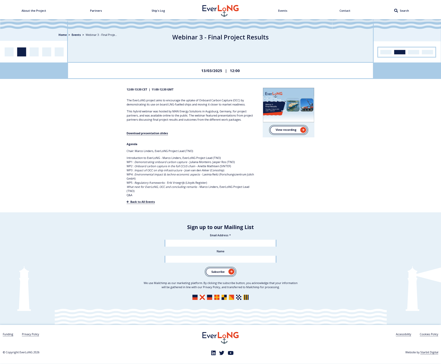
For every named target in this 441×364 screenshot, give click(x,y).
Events (282, 11)
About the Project (34, 11)
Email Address (219, 235)
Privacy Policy (30, 334)
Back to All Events (142, 202)
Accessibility (403, 334)
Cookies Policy (429, 334)
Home (206, 7)
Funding (8, 334)
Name (220, 251)
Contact (345, 11)
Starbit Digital (429, 352)
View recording (286, 130)
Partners (96, 11)
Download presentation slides (147, 133)
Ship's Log (158, 11)
